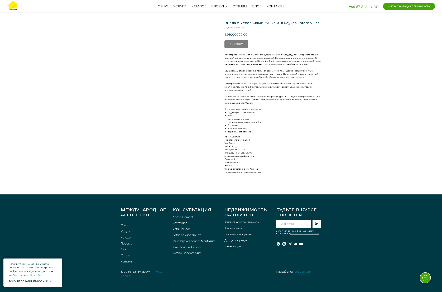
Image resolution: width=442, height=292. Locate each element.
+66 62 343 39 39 (363, 6)
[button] (409, 6)
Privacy (157, 271)
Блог (256, 6)
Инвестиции (232, 246)
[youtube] (301, 244)
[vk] (295, 244)
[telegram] (290, 244)
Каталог (198, 6)
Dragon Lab (303, 271)
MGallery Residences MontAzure (194, 241)
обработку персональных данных (297, 234)
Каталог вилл (233, 228)
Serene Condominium (187, 253)
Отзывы (240, 6)
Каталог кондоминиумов (241, 222)
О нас (163, 6)
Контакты (275, 6)
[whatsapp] (278, 244)
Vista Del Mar (181, 229)
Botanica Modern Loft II (188, 235)
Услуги (179, 6)
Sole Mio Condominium (188, 247)
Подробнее (37, 275)
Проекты (219, 6)
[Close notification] (59, 261)
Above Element (183, 217)
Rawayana (180, 223)
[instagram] (284, 244)
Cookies (126, 276)
